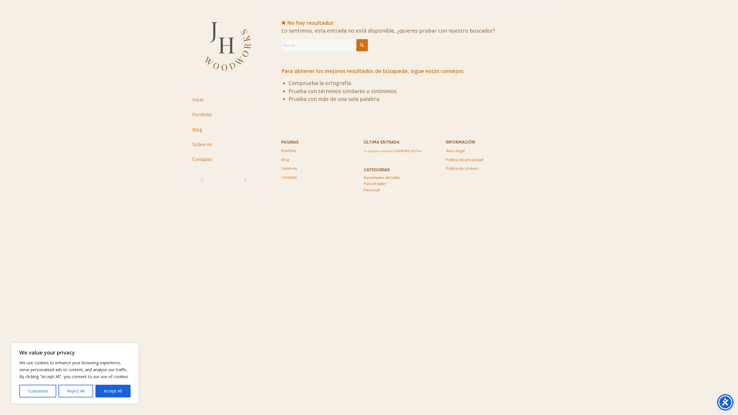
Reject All (75, 391)
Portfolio (288, 150)
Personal (372, 190)
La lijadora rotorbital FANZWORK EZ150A (392, 151)
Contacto (289, 177)
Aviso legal (455, 150)
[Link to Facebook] (245, 180)
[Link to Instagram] (201, 180)
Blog (285, 159)
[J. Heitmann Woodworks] (223, 43)
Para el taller (375, 183)
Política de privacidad (464, 159)
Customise (38, 391)
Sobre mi (289, 168)
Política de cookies (462, 168)
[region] (75, 373)
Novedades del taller (382, 177)
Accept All (113, 391)
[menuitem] (223, 100)
